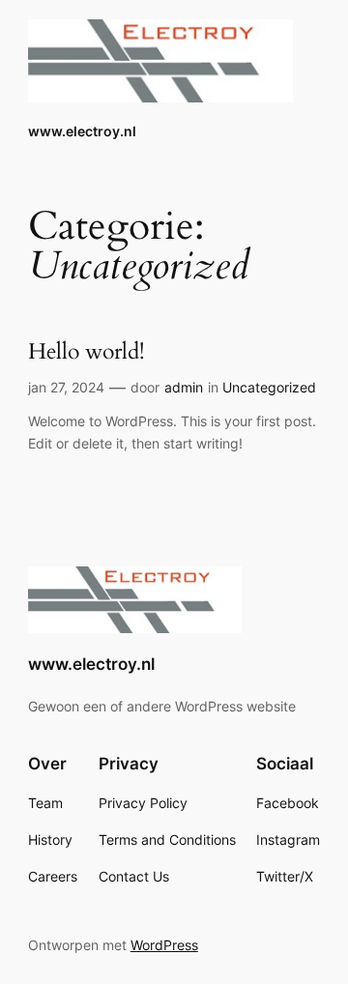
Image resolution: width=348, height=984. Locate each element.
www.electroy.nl (82, 131)
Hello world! (86, 352)
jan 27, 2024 (66, 387)
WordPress (164, 945)
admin (183, 387)
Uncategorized (269, 387)
